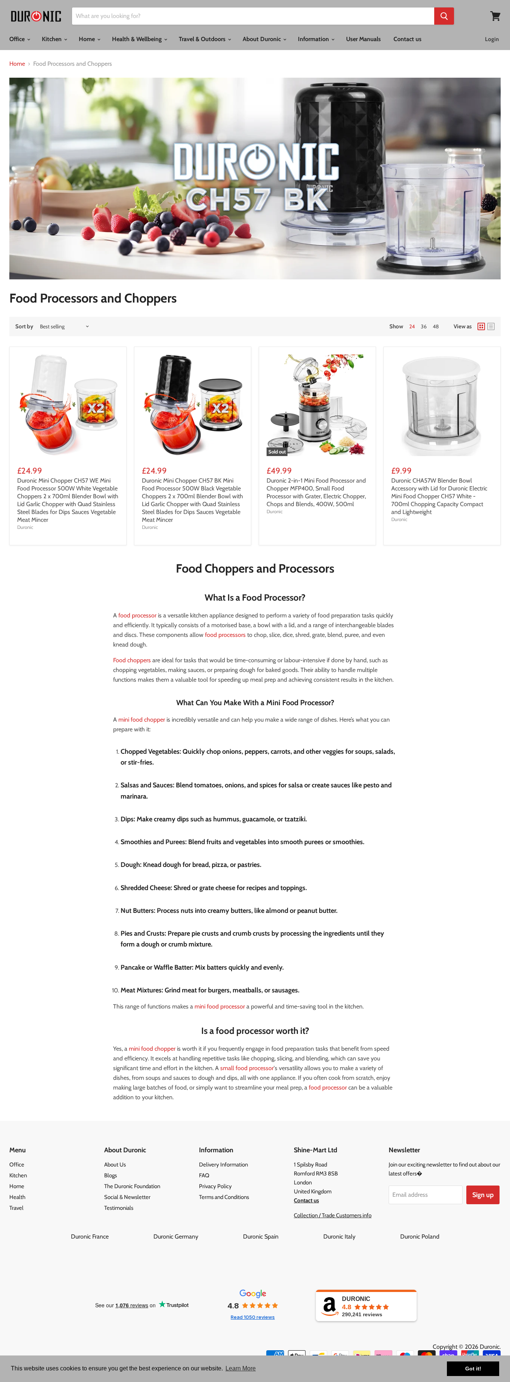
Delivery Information (223, 1164)
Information (314, 39)
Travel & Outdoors (203, 39)
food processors (225, 634)
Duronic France (111, 1236)
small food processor (247, 1068)
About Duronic (262, 39)
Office (17, 39)
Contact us (408, 39)
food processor (137, 615)
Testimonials (118, 1208)
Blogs (110, 1175)
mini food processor (220, 1006)
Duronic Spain (282, 1236)
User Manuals (363, 39)
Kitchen (52, 39)
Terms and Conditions (224, 1197)
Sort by (24, 326)
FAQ (204, 1175)
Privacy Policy (215, 1186)
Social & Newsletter (127, 1197)
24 (412, 326)
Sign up (483, 1195)
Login (492, 39)
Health (17, 1197)
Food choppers (132, 660)
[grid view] (481, 326)
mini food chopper (141, 719)
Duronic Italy (361, 1236)
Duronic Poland (419, 1236)
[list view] (491, 326)
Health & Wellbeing (137, 39)
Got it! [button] (473, 1369)
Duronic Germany (197, 1236)
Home (87, 39)
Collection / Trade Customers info (332, 1215)
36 (424, 326)
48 (436, 326)
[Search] (444, 16)
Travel (16, 1208)
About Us (115, 1164)
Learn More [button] (241, 1368)
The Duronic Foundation (132, 1186)
